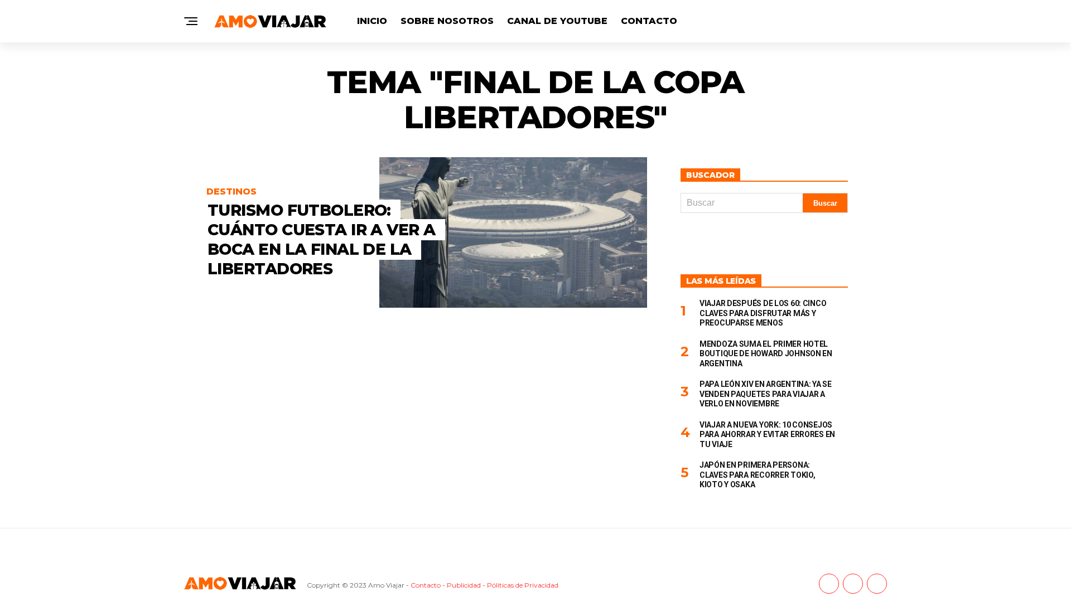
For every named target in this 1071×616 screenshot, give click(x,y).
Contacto (649, 21)
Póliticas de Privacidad (522, 585)
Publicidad (464, 585)
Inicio (372, 21)
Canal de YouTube (557, 21)
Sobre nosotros (447, 21)
